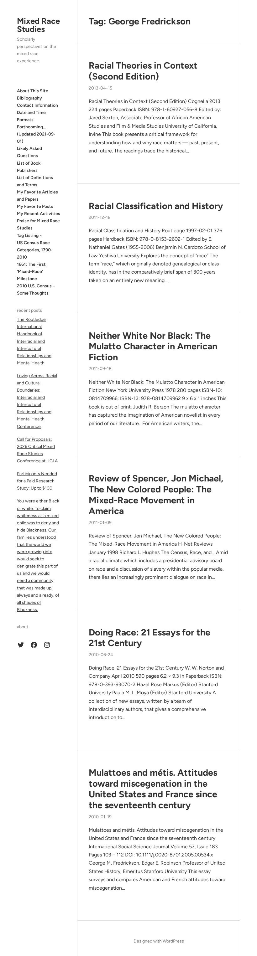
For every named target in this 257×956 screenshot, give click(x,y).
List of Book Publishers (28, 167)
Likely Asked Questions (29, 152)
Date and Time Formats (31, 116)
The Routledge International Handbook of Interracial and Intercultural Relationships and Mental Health (34, 341)
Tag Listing (28, 235)
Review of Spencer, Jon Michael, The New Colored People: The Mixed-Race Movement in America (156, 494)
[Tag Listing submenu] (41, 235)
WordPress (173, 941)
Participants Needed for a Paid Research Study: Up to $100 (37, 481)
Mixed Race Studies (38, 25)
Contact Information (37, 105)
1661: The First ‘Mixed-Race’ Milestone (31, 271)
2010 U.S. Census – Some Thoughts (36, 289)
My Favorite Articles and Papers (37, 195)
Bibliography (29, 98)
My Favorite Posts (35, 206)
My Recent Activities (38, 213)
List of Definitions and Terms (35, 181)
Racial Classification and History (156, 206)
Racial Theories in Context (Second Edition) (143, 71)
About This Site (32, 91)
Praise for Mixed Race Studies (38, 224)
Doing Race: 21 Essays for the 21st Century (149, 638)
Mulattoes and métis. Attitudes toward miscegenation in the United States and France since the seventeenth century (153, 788)
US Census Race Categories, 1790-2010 (35, 250)
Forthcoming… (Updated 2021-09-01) (36, 134)
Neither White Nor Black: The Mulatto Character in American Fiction (153, 346)
